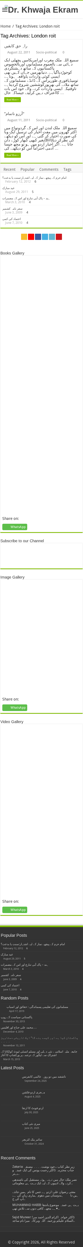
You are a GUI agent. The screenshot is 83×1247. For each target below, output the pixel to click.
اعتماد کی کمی (11, 219)
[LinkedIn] (52, 237)
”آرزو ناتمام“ (14, 113)
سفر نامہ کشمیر (12, 208)
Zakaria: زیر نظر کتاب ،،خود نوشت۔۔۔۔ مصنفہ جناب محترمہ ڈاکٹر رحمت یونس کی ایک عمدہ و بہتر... (43, 1170)
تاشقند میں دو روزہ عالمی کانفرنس (44, 1076)
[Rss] (24, 237)
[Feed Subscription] (81, 35)
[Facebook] (38, 237)
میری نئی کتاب (31, 1124)
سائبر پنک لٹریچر (32, 1139)
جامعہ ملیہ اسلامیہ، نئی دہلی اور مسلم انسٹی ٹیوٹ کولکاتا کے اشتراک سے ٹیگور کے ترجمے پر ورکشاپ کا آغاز (39, 1053)
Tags (67, 169)
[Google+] (31, 237)
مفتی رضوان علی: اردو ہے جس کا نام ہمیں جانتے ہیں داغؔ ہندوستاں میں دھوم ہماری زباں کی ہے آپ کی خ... (45, 1195)
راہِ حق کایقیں (15, 46)
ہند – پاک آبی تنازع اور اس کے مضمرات (26, 198)
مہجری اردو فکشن (33, 1092)
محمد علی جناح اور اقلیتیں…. (19, 1027)
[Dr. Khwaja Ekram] (41, 9)
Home (5, 26)
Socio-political (46, 52)
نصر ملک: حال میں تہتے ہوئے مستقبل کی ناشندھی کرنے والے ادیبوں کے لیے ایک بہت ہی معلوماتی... (44, 1181)
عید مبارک (8, 188)
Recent (9, 169)
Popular (27, 169)
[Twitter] (45, 237)
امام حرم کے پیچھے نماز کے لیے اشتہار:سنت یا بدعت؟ (34, 178)
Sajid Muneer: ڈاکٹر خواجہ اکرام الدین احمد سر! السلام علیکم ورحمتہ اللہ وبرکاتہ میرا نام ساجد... (43, 1219)
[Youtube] (59, 237)
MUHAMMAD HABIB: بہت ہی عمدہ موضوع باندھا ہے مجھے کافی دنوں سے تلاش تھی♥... (45, 1206)
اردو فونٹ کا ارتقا (32, 1108)
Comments (48, 169)
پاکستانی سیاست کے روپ (16, 1017)
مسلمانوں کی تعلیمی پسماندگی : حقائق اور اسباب (37, 1007)
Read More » (13, 99)
